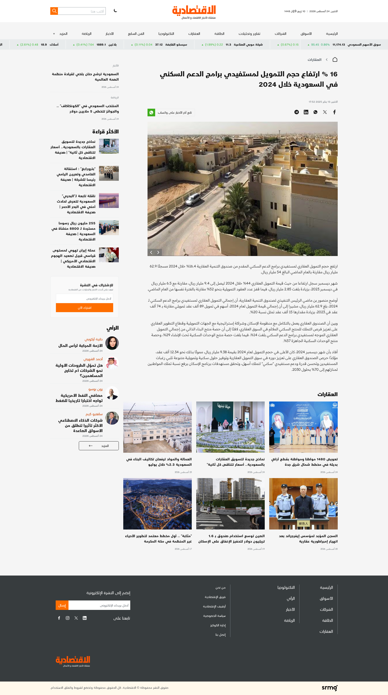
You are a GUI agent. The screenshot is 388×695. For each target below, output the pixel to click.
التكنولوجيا (166, 33)
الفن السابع (136, 33)
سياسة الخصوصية (214, 616)
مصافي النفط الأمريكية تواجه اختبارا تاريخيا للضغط (79, 398)
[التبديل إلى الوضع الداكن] (115, 11)
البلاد (41, 44)
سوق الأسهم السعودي (364, 44)
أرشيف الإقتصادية (214, 606)
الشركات (280, 33)
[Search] (54, 11)
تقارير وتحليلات (249, 33)
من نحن (221, 587)
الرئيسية (332, 33)
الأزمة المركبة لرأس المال (80, 345)
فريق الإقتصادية (215, 597)
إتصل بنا (221, 634)
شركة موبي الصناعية (290, 44)
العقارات (194, 33)
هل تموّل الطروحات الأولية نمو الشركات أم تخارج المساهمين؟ (79, 370)
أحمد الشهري (93, 359)
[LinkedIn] (84, 618)
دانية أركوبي (94, 339)
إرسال (62, 605)
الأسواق (306, 33)
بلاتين (155, 44)
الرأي (291, 598)
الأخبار (110, 33)
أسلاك (96, 44)
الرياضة (86, 33)
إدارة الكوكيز (218, 625)
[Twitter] (76, 618)
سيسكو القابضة (218, 44)
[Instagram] (67, 618)
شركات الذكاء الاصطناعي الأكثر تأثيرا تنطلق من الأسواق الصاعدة (80, 425)
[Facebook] (59, 618)
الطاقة (219, 33)
